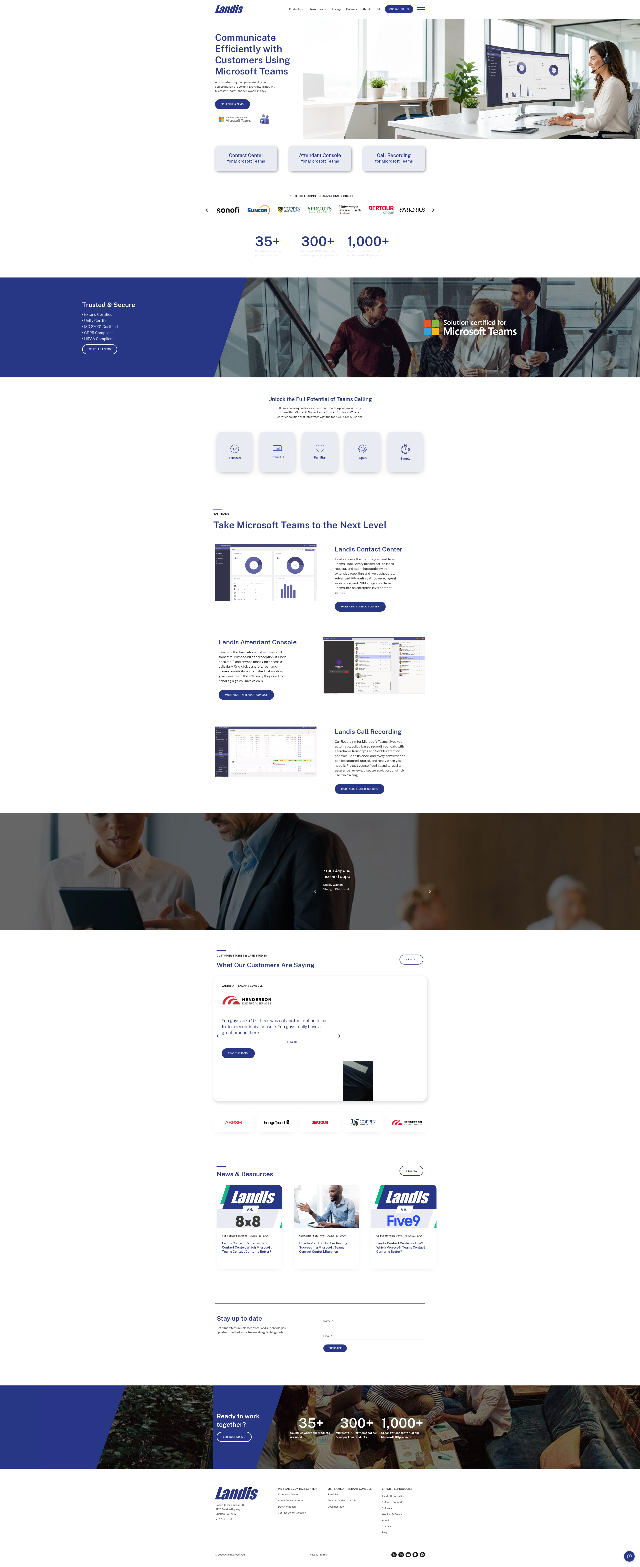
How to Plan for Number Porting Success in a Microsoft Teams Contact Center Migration (323, 1248)
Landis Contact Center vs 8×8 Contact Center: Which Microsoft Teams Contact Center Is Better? (247, 1248)
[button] (206, 210)
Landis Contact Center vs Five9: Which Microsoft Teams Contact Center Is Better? (400, 1248)
